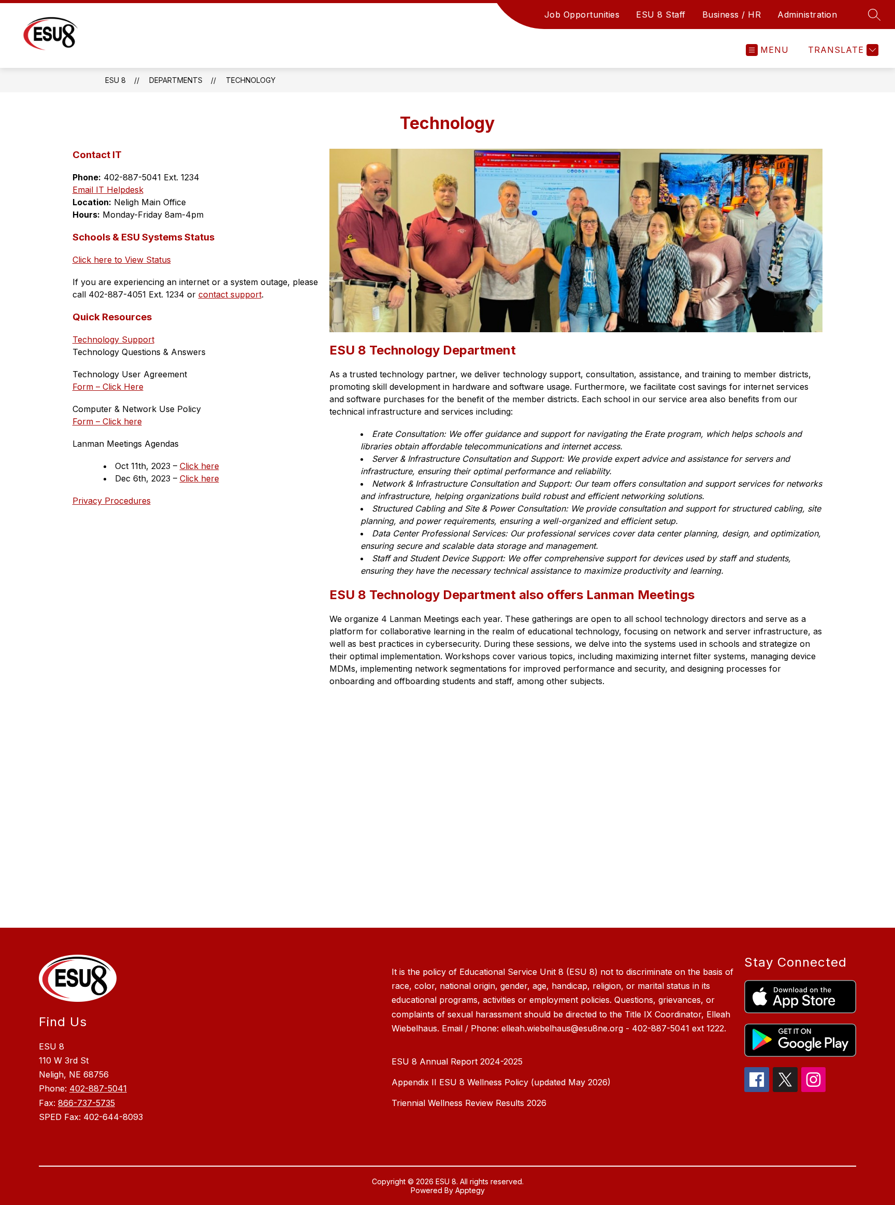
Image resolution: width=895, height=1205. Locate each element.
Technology (251, 80)
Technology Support (113, 339)
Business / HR (731, 14)
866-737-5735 (86, 1103)
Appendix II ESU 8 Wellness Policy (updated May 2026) (501, 1082)
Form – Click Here (108, 386)
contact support (230, 294)
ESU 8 (115, 80)
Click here (199, 466)
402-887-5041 (98, 1088)
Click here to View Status (122, 259)
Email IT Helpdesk (108, 190)
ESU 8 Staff (661, 14)
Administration (807, 14)
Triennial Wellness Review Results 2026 (469, 1103)
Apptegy (470, 1190)
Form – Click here (107, 421)
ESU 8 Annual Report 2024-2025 (457, 1061)
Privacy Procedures (112, 500)
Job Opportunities (582, 14)
